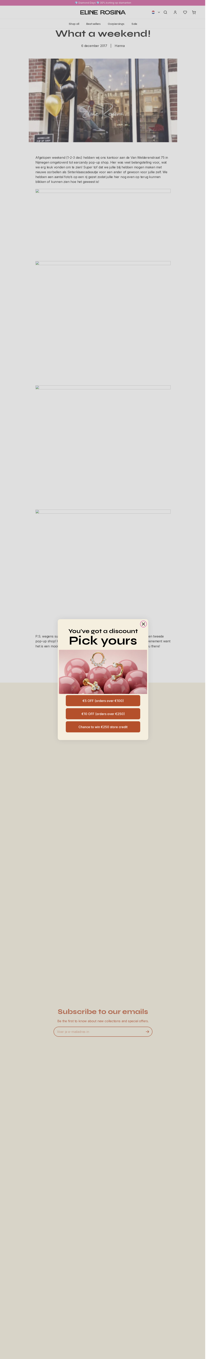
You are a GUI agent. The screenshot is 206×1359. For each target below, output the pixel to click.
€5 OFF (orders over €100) (103, 701)
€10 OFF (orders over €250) (103, 714)
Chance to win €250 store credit (103, 727)
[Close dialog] (143, 624)
